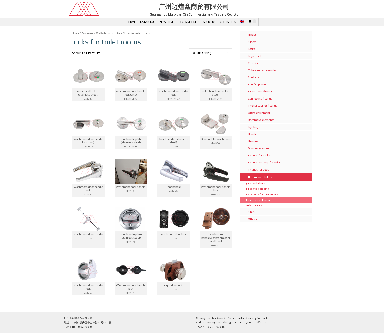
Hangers (253, 141)
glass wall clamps (256, 183)
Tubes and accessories (262, 70)
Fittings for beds (258, 169)
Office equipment (259, 112)
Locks (251, 48)
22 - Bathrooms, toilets (109, 33)
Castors (253, 63)
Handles (253, 134)
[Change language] (242, 22)
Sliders (252, 41)
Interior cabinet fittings (262, 105)
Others (252, 219)
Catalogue (147, 21)
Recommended (189, 21)
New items (167, 21)
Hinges (252, 34)
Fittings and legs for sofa (264, 162)
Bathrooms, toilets (260, 177)
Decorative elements (261, 119)
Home (132, 21)
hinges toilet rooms (257, 188)
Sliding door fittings (260, 91)
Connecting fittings (260, 98)
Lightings (254, 127)
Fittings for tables (259, 155)
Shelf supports (257, 84)
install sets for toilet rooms (262, 194)
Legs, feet (254, 56)
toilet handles (254, 205)
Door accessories (258, 148)
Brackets (253, 77)
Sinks (251, 211)
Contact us (228, 21)
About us (209, 21)
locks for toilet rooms (258, 199)
